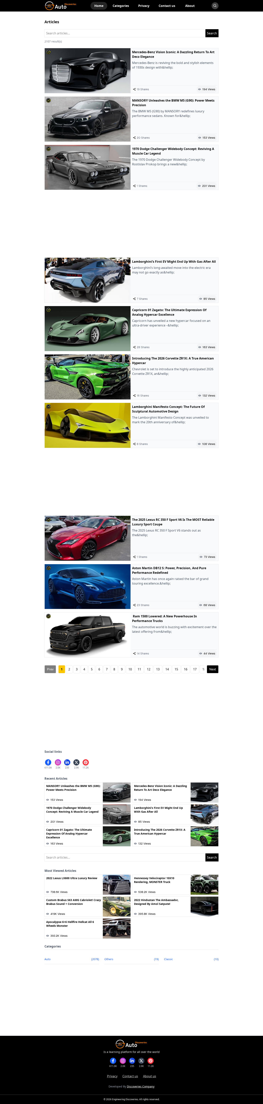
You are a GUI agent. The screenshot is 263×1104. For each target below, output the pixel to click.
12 (148, 669)
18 (204, 669)
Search (212, 33)
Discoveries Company (140, 1086)
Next (212, 669)
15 (176, 669)
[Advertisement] (131, 224)
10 (130, 669)
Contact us (130, 1076)
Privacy (112, 1076)
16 (185, 669)
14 (167, 669)
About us (149, 1076)
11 (139, 669)
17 (195, 669)
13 (158, 669)
